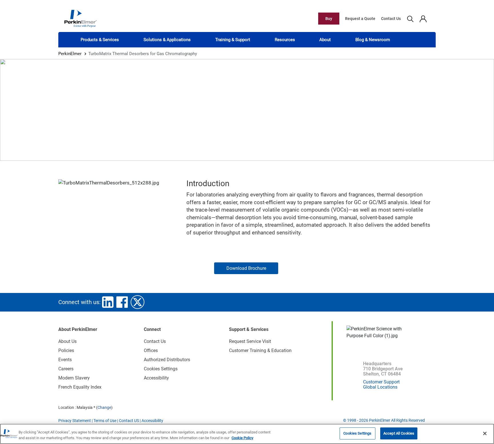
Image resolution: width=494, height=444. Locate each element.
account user (423, 18)
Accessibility (156, 378)
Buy (328, 18)
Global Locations (380, 387)
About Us (67, 341)
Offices (151, 350)
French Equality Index (79, 387)
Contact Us (391, 18)
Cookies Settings (357, 433)
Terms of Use (104, 420)
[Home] (80, 18)
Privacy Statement (74, 420)
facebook (122, 302)
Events (65, 359)
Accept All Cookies (398, 433)
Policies (66, 350)
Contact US (129, 420)
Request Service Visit (250, 341)
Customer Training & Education (260, 350)
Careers (65, 368)
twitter (137, 302)
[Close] (485, 433)
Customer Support (381, 382)
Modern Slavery (74, 378)
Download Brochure (246, 268)
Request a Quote (360, 18)
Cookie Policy (242, 438)
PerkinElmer (69, 53)
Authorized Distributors (167, 359)
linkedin (107, 302)
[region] (247, 434)
